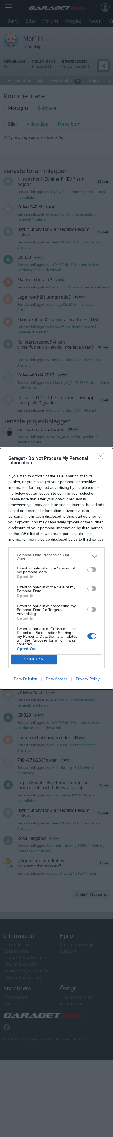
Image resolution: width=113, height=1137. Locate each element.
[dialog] (56, 568)
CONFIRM (34, 659)
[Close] (102, 458)
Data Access (56, 679)
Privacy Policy (88, 679)
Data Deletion (25, 679)
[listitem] (56, 557)
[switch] (91, 569)
